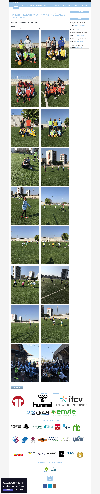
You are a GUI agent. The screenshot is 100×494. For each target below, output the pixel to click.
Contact (77, 491)
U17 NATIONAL (80, 41)
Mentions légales (61, 491)
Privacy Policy (20, 489)
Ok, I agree (8, 489)
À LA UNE (76, 25)
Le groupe (72, 28)
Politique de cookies (70, 491)
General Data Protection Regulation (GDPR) (14, 486)
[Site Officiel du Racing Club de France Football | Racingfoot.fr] (12, 4)
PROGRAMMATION (82, 25)
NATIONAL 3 (80, 29)
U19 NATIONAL (80, 47)
